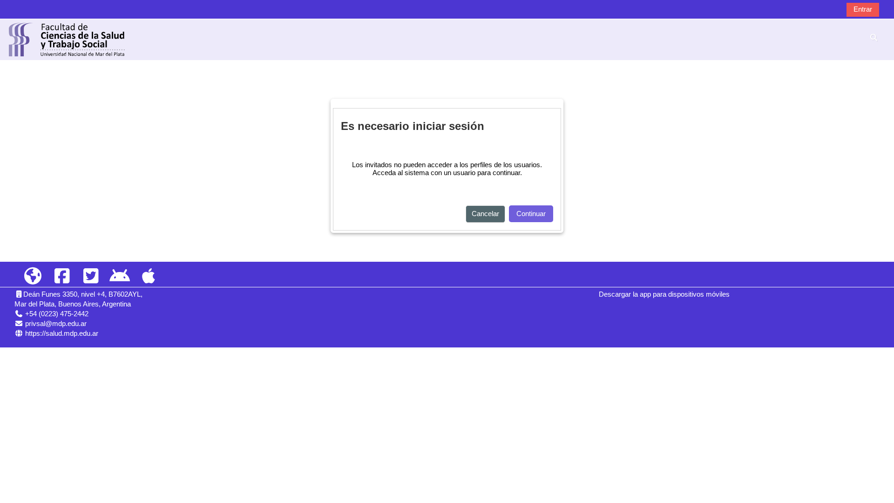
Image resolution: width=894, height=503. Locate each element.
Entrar (862, 9)
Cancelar (485, 214)
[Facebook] (61, 276)
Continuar (531, 214)
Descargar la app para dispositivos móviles (664, 294)
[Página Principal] (67, 39)
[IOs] (148, 276)
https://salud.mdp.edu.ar (61, 333)
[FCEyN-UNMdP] (32, 276)
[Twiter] (90, 276)
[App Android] (119, 276)
